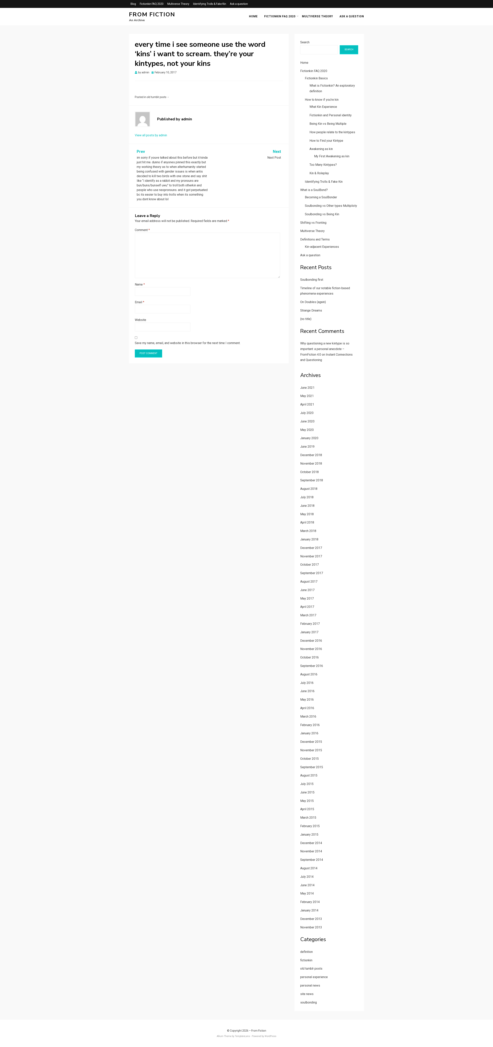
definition (306, 952)
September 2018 (311, 480)
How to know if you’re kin (322, 99)
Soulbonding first (311, 279)
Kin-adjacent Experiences (322, 247)
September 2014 (311, 860)
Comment (142, 230)
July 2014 (307, 877)
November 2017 (311, 556)
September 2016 (311, 666)
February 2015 (310, 826)
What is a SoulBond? (314, 190)
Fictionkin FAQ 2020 (151, 3)
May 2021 (307, 396)
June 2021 (307, 387)
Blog (133, 3)
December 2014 (311, 843)
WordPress (270, 1036)
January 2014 (309, 910)
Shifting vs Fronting (313, 222)
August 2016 (308, 674)
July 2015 (307, 784)
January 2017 (309, 632)
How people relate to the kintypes (332, 132)
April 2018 (307, 522)
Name (140, 284)
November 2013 (311, 927)
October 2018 (309, 472)
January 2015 (309, 834)
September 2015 (311, 767)
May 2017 (307, 598)
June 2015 (307, 792)
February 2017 (310, 624)
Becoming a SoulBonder (321, 197)
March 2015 (308, 817)
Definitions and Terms (315, 239)
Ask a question (239, 3)
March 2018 (308, 531)
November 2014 (311, 851)
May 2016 (307, 699)
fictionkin (306, 960)
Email (139, 302)
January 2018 (309, 539)
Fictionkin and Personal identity (330, 115)
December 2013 (311, 919)
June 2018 (307, 506)
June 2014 (307, 885)
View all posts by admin (151, 135)
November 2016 (311, 649)
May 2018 (307, 514)
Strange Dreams (311, 310)
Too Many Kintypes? (323, 165)
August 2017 (308, 581)
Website (140, 320)
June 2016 (307, 691)
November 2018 (311, 463)
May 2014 (307, 893)
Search (304, 42)
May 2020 (307, 430)
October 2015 (309, 759)
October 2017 (309, 564)
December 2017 (311, 548)
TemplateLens (242, 1036)
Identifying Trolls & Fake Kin (209, 3)
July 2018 (307, 497)
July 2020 (307, 413)
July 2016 (307, 683)
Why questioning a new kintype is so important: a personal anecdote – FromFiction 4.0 (324, 349)
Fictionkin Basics (316, 78)
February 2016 (310, 725)
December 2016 (311, 640)
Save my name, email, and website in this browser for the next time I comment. (187, 343)
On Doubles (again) (313, 302)
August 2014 (308, 868)
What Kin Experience (323, 107)
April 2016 (307, 708)
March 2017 (308, 615)
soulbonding (308, 1002)
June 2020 (307, 421)
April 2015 (307, 809)
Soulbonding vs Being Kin (322, 214)
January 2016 (309, 733)
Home (253, 16)
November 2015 (311, 750)
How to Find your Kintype (326, 140)
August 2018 (308, 489)
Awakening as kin (321, 149)
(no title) (305, 319)
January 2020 (309, 438)
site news (307, 994)
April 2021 (307, 404)
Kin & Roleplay (319, 173)
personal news (310, 985)
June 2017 (307, 590)
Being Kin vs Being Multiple (327, 124)
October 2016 (309, 657)
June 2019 (307, 446)
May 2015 (307, 801)
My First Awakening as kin (331, 156)
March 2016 (308, 716)
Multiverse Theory (178, 3)
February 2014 (310, 902)
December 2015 (311, 742)
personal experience (314, 977)
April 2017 (307, 607)
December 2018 (311, 455)
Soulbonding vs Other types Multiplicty (331, 206)
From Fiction (152, 14)
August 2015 (308, 775)
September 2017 (311, 573)
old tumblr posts (156, 97)
